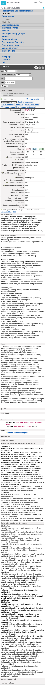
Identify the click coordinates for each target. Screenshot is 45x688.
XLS (14, 212)
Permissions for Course (25, 107)
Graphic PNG (6, 212)
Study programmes (25, 102)
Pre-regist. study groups (13, 34)
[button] (3, 3)
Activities (5, 409)
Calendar (6, 59)
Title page (6, 57)
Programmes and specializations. (17, 11)
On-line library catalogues (18, 433)
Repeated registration (15, 157)
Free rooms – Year (10, 45)
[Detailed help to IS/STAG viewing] (42, 67)
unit (2, 71)
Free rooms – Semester (13, 42)
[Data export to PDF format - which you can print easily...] (36, 67)
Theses (5, 31)
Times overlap (8, 51)
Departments (8, 16)
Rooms (5, 36)
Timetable (19, 105)
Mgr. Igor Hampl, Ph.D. (23, 426)
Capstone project (10, 48)
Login (35, 2)
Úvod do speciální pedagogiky (33, 100)
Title (2, 78)
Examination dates (10, 25)
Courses (6, 14)
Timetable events (10, 28)
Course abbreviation (8, 75)
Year (2, 82)
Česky (41, 2)
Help (4, 62)
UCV (27, 110)
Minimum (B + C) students (14, 165)
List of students (8, 105)
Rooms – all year (10, 39)
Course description (9, 102)
